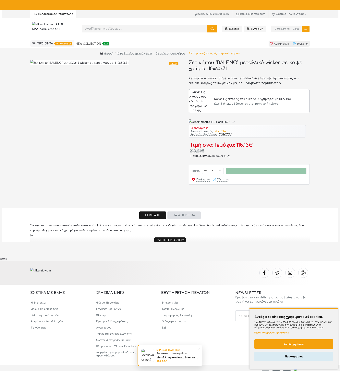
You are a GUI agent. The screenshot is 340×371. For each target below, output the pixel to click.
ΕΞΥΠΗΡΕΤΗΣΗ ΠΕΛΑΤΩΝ (185, 293)
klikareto (220, 131)
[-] (205, 170)
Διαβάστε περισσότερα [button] (263, 83)
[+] (220, 170)
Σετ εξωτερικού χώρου (170, 53)
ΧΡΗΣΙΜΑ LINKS (110, 293)
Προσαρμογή (294, 356)
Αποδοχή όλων (294, 344)
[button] (201, 179)
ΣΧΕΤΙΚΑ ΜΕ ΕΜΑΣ (47, 293)
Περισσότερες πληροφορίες (271, 332)
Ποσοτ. (196, 171)
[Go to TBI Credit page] (212, 122)
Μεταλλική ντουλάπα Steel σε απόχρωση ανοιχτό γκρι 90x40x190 (177, 357)
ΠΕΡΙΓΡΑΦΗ (152, 215)
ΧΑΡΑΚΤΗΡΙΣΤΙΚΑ (184, 215)
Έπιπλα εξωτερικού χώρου (134, 53)
